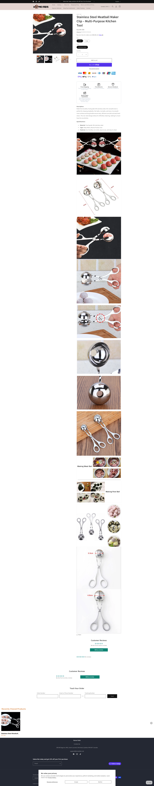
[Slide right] (71, 59)
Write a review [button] (99, 650)
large (86, 41)
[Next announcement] (94, 1)
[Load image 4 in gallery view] (64, 59)
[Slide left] (34, 59)
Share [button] (79, 634)
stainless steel (82, 47)
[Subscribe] (60, 764)
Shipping (79, 32)
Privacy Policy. (52, 777)
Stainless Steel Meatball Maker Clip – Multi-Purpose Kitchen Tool (9, 734)
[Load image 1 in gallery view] (40, 59)
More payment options (94, 68)
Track (112, 696)
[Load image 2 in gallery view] (48, 59)
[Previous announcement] (60, 1)
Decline (100, 782)
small (79, 41)
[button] (59, 5)
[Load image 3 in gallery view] (56, 59)
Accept (76, 782)
